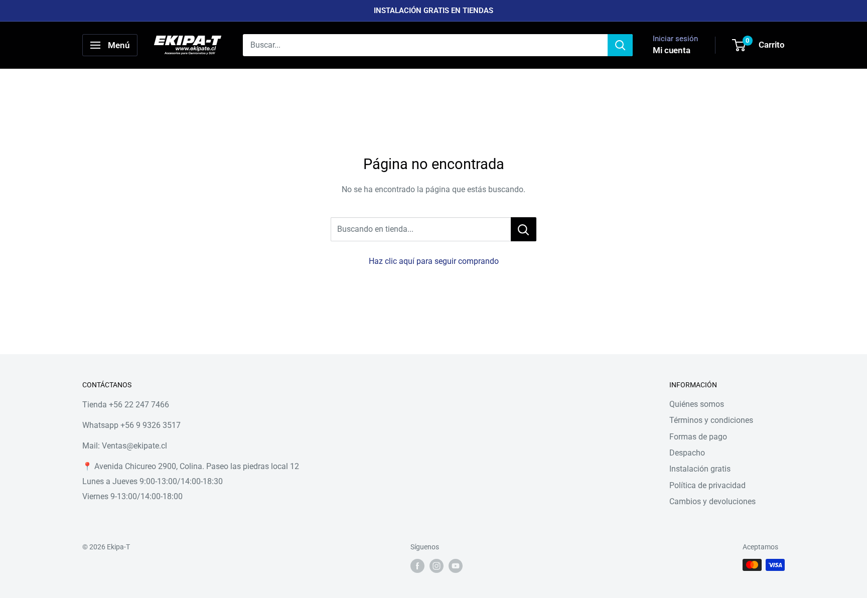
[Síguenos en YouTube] (456, 566)
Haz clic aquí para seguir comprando (434, 261)
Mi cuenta (671, 50)
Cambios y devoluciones (712, 501)
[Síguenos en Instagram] (436, 566)
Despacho (687, 453)
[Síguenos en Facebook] (417, 566)
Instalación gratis (700, 469)
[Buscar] (620, 45)
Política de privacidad (707, 485)
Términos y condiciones (711, 420)
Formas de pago (698, 436)
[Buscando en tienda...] (523, 229)
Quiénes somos (696, 404)
